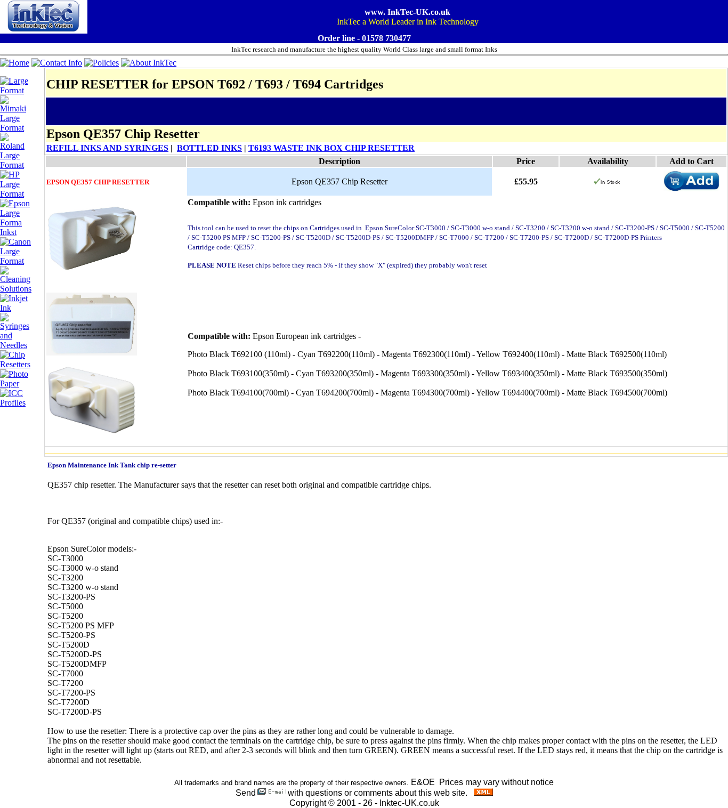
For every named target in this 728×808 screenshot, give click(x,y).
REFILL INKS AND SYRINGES (107, 147)
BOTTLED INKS (209, 147)
